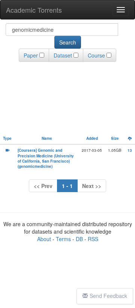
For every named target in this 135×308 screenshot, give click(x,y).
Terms (63, 239)
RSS (93, 239)
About (44, 239)
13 (130, 150)
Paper (31, 55)
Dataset (63, 55)
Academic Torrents (34, 10)
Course (96, 55)
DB (79, 239)
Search (67, 42)
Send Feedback (108, 295)
